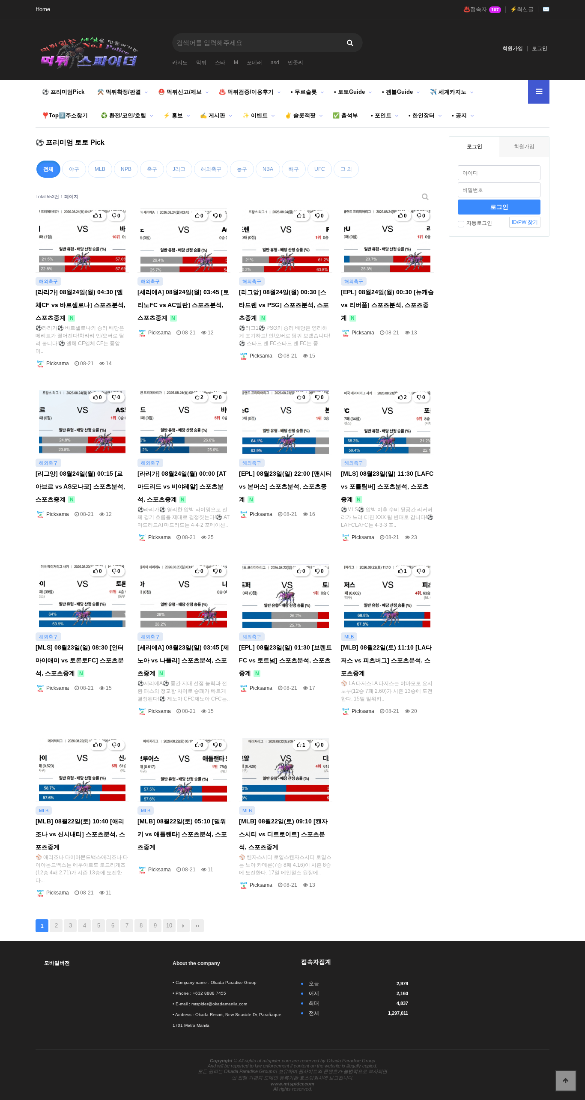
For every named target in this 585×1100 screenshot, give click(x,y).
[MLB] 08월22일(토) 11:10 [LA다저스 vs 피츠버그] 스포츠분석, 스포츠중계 (386, 660)
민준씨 (295, 63)
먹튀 (201, 63)
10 (169, 925)
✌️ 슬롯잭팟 (300, 115)
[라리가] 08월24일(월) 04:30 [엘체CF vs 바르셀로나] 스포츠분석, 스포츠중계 (80, 305)
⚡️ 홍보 (173, 115)
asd (275, 63)
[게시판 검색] (425, 196)
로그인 (539, 48)
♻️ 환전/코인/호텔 (123, 115)
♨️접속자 (481, 9)
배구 (294, 169)
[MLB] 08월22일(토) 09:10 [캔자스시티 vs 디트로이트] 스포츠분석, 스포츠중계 (283, 834)
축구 (152, 169)
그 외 (346, 169)
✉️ (546, 9)
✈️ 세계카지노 (448, 92)
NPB (126, 169)
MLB (100, 169)
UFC (319, 169)
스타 (220, 63)
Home (43, 9)
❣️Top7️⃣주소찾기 (65, 115)
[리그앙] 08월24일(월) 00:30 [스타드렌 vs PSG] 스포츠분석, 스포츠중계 (284, 305)
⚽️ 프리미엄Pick (63, 92)
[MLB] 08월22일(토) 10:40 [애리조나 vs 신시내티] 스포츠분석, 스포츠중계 (80, 834)
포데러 (254, 63)
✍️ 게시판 (212, 115)
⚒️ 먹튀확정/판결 (119, 92)
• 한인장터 (422, 115)
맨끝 (197, 925)
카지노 (180, 63)
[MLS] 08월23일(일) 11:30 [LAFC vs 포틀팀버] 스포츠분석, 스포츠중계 (387, 486)
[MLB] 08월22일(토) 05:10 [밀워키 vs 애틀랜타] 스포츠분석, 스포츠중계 (182, 834)
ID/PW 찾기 (525, 222)
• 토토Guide (349, 92)
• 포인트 (381, 115)
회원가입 (512, 48)
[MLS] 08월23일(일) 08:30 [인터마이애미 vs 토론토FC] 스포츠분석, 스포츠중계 (80, 660)
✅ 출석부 (345, 115)
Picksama (57, 364)
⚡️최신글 (522, 9)
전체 (48, 169)
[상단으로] (565, 1080)
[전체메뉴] (538, 92)
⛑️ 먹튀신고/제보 (180, 92)
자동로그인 (479, 223)
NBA (268, 169)
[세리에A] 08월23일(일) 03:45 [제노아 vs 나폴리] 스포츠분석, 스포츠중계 (183, 660)
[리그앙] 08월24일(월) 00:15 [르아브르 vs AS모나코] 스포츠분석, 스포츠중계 (80, 486)
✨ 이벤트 (255, 115)
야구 (74, 169)
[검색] (350, 42)
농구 (242, 169)
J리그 (179, 169)
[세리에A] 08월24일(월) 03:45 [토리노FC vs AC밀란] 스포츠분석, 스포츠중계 (183, 305)
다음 (183, 925)
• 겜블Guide (397, 92)
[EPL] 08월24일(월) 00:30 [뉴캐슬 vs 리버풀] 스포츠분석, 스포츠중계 (387, 305)
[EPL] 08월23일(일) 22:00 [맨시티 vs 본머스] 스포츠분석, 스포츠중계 (285, 486)
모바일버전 (57, 963)
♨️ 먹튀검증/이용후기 (246, 92)
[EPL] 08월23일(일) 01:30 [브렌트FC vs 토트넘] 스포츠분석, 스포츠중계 (285, 660)
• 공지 (459, 115)
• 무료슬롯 (304, 92)
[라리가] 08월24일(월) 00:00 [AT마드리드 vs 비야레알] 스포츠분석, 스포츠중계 (182, 486)
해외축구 (211, 169)
